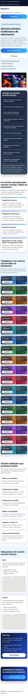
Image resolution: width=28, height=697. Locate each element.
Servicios (3, 12)
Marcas (8, 12)
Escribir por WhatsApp (14, 50)
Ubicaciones (18, 12)
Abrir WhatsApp (14, 655)
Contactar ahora (14, 677)
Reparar (5, 9)
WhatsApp (14, 16)
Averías (12, 12)
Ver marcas (14, 56)
